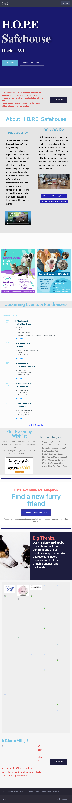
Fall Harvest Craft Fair (25, 366)
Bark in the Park (22, 386)
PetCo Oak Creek (23, 324)
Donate (37, 791)
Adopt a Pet (23, 791)
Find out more (20, 338)
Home (3, 791)
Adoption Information (12, 791)
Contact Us (56, 791)
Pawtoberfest (21, 406)
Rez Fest (19, 346)
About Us (30, 791)
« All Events (36, 425)
